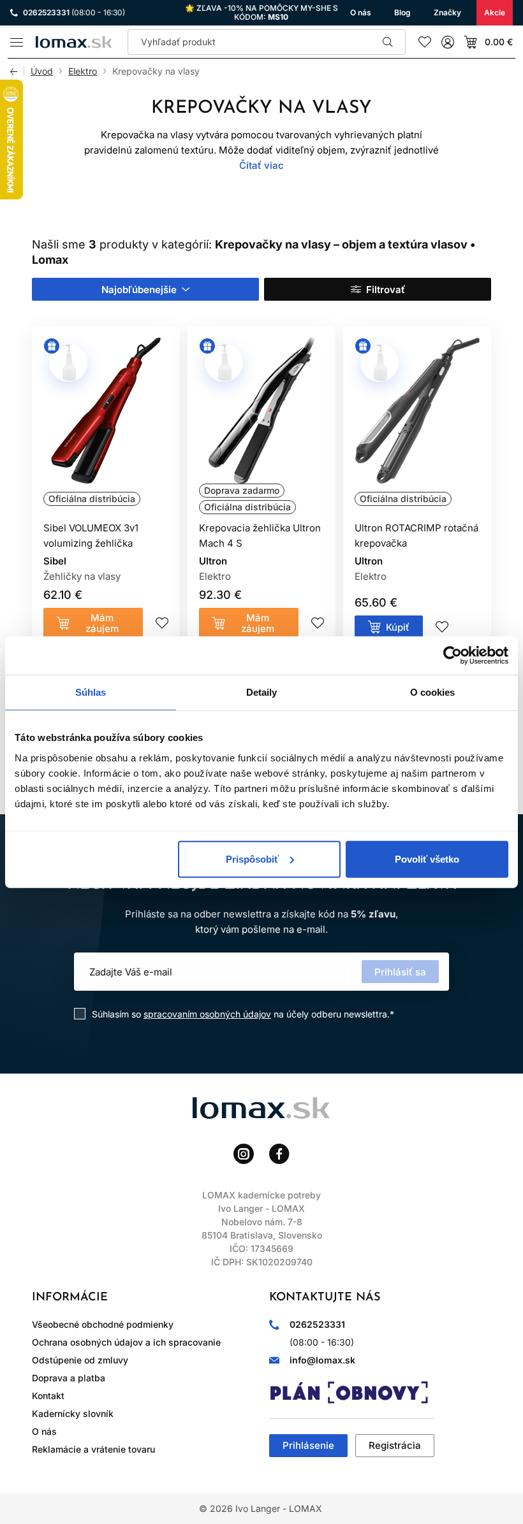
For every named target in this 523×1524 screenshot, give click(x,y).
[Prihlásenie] (447, 42)
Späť (17, 71)
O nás (44, 1431)
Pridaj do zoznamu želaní (162, 623)
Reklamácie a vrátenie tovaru (93, 1449)
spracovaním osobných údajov (207, 1014)
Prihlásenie (308, 1445)
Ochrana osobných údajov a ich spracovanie (126, 1342)
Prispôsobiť (252, 858)
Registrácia (395, 1445)
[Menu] (16, 42)
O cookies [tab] (432, 692)
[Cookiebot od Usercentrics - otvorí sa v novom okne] (452, 655)
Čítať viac (261, 165)
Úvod (42, 71)
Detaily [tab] (261, 692)
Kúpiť (397, 627)
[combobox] (145, 289)
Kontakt (48, 1395)
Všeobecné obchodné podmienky (102, 1324)
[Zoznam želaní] (424, 42)
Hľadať (388, 42)
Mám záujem (102, 623)
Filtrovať (385, 290)
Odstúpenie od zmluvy (80, 1360)
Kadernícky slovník (73, 1413)
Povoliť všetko (427, 858)
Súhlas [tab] (91, 692)
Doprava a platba (68, 1377)
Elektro (82, 71)
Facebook (279, 1153)
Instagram (243, 1153)
